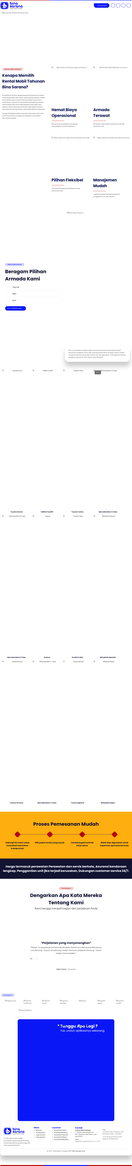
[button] (113, 5)
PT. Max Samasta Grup (77, 1151)
